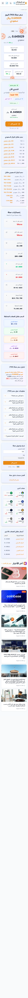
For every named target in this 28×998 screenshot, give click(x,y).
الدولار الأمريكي (20, 542)
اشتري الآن (13, 123)
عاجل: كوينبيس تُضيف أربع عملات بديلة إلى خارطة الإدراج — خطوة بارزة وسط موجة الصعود (14, 606)
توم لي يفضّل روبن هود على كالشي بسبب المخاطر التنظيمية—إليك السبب (14, 705)
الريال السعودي (21, 449)
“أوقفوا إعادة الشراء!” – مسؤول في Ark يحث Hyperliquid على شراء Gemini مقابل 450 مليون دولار (15, 631)
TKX (24, 455)
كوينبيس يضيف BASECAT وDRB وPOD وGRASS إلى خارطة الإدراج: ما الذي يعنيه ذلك (14, 656)
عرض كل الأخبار (7, 563)
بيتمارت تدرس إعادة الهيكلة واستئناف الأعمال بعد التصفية (15, 582)
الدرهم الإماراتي (20, 546)
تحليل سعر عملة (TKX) (17, 367)
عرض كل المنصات (14, 480)
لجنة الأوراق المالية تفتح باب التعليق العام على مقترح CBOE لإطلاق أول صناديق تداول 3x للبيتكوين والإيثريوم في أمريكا (14, 681)
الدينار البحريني (20, 554)
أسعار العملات (24, 9)
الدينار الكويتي (20, 550)
